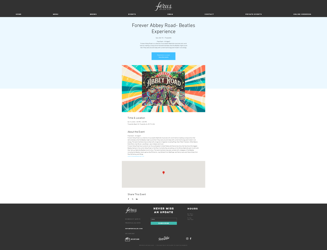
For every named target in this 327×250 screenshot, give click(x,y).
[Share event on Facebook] (128, 199)
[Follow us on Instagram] (187, 238)
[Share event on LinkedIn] (137, 199)
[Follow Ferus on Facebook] (190, 238)
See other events (163, 57)
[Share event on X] (132, 199)
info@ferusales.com (134, 228)
